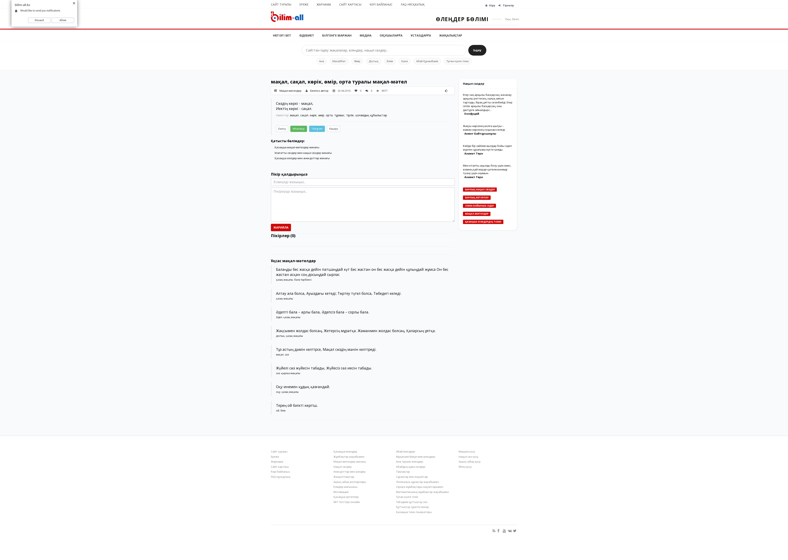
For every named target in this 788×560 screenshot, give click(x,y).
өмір (321, 115)
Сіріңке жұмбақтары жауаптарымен (419, 487)
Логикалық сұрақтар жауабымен (417, 482)
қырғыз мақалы (290, 373)
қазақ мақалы (284, 279)
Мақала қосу (467, 451)
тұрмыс (339, 115)
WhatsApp (299, 128)
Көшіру (333, 128)
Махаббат (339, 61)
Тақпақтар (403, 471)
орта (329, 115)
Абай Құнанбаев (427, 61)
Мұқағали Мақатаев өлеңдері (415, 456)
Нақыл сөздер (342, 467)
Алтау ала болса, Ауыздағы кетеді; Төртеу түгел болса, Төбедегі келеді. (338, 293)
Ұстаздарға (421, 35)
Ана (321, 61)
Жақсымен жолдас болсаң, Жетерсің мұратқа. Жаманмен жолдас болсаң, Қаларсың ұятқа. (356, 330)
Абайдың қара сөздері (410, 467)
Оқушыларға (391, 35)
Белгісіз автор (319, 91)
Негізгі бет (282, 35)
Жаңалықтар (450, 35)
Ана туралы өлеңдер (409, 461)
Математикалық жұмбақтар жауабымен (422, 492)
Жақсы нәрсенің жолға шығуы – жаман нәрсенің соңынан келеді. (484, 128)
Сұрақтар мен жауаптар (412, 477)
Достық (373, 61)
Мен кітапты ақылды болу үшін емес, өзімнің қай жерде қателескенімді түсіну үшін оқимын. (487, 169)
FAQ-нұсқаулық (413, 4)
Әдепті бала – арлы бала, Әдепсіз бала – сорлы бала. (322, 312)
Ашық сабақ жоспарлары (349, 482)
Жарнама (324, 4)
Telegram (317, 128)
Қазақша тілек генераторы (414, 512)
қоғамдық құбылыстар (371, 115)
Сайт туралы (281, 4)
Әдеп (279, 317)
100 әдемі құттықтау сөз (411, 502)
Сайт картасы (350, 4)
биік (283, 410)
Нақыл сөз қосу (468, 456)
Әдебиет (306, 35)
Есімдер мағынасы (345, 487)
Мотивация (340, 492)
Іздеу (477, 50)
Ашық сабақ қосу (470, 461)
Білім (390, 61)
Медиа (365, 35)
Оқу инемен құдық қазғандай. (303, 386)
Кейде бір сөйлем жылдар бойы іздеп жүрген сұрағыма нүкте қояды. (487, 148)
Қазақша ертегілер (346, 497)
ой (277, 410)
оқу (278, 392)
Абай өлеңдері (405, 451)
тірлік (350, 115)
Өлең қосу (465, 467)
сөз (287, 354)
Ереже (303, 4)
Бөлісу (282, 128)
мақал (294, 115)
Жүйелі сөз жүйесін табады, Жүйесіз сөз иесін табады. (324, 368)
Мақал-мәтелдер (290, 91)
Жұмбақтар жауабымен (348, 456)
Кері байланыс (381, 4)
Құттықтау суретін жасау (412, 507)
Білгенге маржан (337, 35)
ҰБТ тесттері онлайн (346, 502)
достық (280, 336)
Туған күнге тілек (458, 61)
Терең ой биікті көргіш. (297, 405)
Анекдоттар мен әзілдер (349, 471)
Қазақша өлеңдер (345, 451)
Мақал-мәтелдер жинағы (349, 461)
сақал (304, 115)
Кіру (492, 5)
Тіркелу (508, 5)
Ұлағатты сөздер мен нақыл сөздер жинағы (303, 153)
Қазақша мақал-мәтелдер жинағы (297, 147)
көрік (313, 115)
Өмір (357, 61)
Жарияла (281, 227)
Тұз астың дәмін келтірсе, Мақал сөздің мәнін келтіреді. (326, 349)
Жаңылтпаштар (343, 477)
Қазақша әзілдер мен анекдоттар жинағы (302, 158)
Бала (404, 61)
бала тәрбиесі (303, 279)
